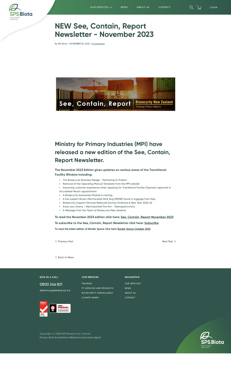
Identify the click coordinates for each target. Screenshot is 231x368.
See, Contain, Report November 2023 (147, 217)
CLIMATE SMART (90, 297)
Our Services (99, 7)
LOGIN (214, 7)
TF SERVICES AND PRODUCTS (97, 288)
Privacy (43, 337)
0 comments (98, 43)
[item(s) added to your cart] (199, 7)
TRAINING (87, 283)
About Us (143, 7)
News (124, 7)
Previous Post (65, 241)
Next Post (167, 241)
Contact (164, 7)
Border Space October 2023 (133, 228)
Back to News (66, 257)
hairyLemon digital (91, 337)
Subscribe (151, 223)
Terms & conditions (58, 337)
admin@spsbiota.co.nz (55, 290)
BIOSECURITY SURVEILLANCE (97, 293)
